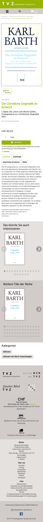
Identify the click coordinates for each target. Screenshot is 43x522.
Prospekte (22, 470)
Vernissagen (21, 455)
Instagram (21, 478)
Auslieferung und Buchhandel (21, 486)
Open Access (21, 457)
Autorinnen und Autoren (21, 449)
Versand (32, 404)
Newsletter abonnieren (22, 510)
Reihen (21, 451)
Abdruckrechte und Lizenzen (21, 488)
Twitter (21, 476)
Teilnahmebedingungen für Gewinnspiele (21, 496)
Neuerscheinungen (21, 445)
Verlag (21, 468)
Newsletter (21, 472)
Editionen (6, 352)
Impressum (9, 505)
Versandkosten (21, 490)
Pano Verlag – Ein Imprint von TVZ (21, 453)
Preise (21, 492)
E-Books (21, 459)
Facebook (21, 474)
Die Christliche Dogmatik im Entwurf (21, 18)
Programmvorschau (21, 447)
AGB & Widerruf (32, 505)
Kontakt (21, 466)
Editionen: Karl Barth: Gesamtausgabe (17, 357)
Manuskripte (21, 484)
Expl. (12, 137)
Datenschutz (20, 505)
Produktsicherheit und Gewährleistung (21, 494)
